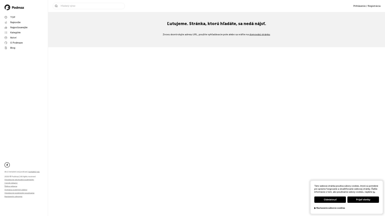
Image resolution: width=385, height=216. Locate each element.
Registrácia (374, 5)
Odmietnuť (330, 199)
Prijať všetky (363, 199)
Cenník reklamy (11, 183)
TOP (12, 17)
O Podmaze (16, 42)
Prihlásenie (359, 5)
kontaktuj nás (34, 172)
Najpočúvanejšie (19, 27)
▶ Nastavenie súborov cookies (329, 208)
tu (374, 192)
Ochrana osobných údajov (16, 190)
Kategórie (15, 32)
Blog (12, 47)
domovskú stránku (259, 34)
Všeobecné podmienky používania (19, 193)
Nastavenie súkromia (13, 197)
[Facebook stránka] (7, 165)
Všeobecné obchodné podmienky (19, 180)
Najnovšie (15, 22)
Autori (13, 37)
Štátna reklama (11, 186)
